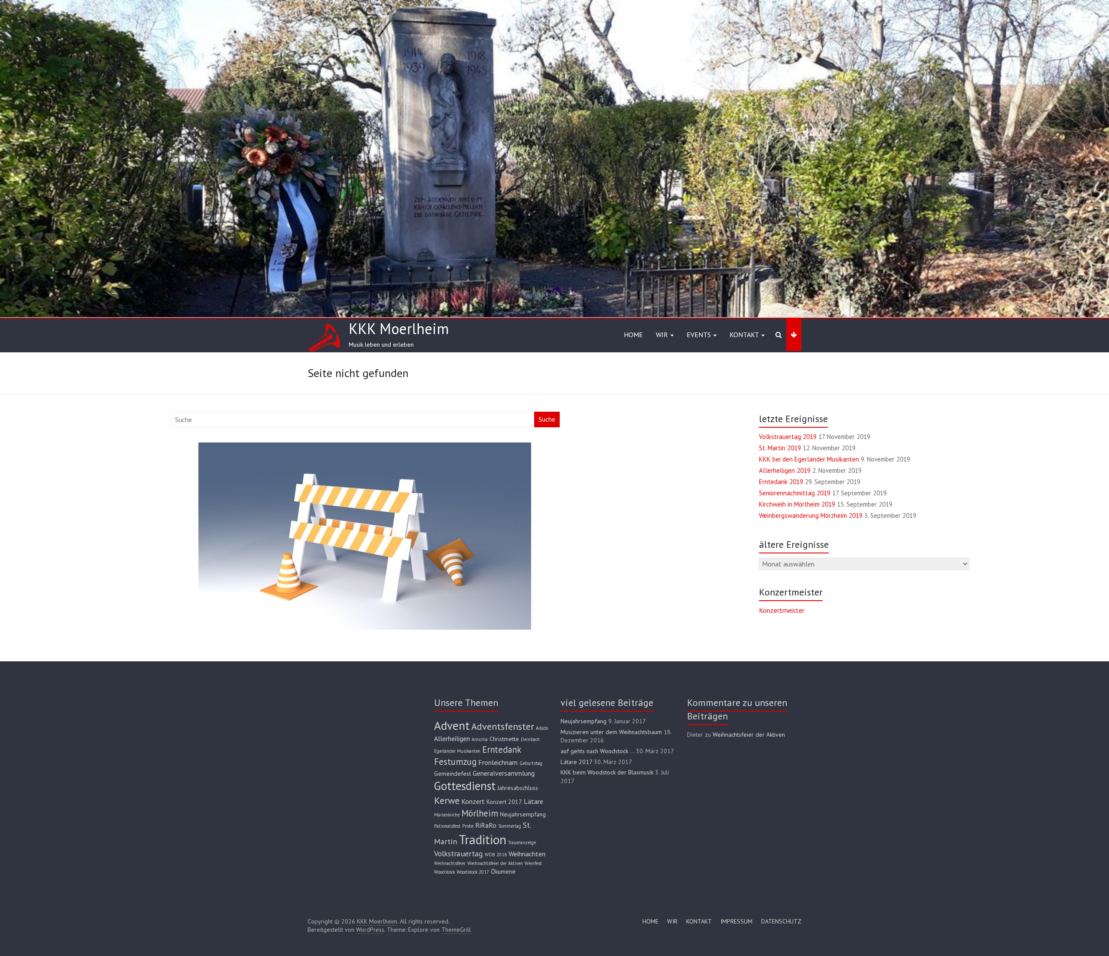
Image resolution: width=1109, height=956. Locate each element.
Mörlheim (479, 813)
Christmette (504, 739)
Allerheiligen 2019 (785, 470)
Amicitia (480, 739)
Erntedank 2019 (781, 482)
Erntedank (501, 749)
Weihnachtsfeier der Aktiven (495, 863)
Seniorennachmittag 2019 (794, 493)
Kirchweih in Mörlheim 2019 (797, 504)
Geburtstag (530, 763)
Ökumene (503, 871)
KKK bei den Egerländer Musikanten (809, 459)
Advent (452, 725)
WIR (672, 921)
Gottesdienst (465, 785)
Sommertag (509, 826)
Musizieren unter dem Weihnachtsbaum (611, 732)
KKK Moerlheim (399, 328)
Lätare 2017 (576, 762)
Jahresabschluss (517, 788)
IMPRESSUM (736, 921)
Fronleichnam (498, 762)
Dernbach (530, 739)
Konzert (473, 801)
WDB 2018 (496, 855)
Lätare (533, 801)
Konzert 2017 (504, 802)
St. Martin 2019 (780, 448)
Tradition (482, 839)
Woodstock (444, 872)
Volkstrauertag (458, 853)
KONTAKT (699, 921)
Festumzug (455, 761)
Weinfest (533, 863)
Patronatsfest (447, 826)
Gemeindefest (452, 773)
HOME (633, 334)
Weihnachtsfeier (450, 863)
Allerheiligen (452, 738)
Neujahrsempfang (523, 814)
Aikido (542, 728)
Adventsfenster (502, 726)
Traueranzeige (522, 842)
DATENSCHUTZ (781, 921)
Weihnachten (527, 853)
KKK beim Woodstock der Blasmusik (607, 772)
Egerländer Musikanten (457, 751)
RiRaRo (485, 825)
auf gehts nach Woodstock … (597, 751)
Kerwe (447, 800)
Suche (546, 419)
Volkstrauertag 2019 (788, 436)
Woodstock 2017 (473, 872)
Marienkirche (447, 815)
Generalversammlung (504, 773)
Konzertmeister (781, 610)
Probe (467, 826)
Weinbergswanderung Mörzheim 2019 (811, 515)
